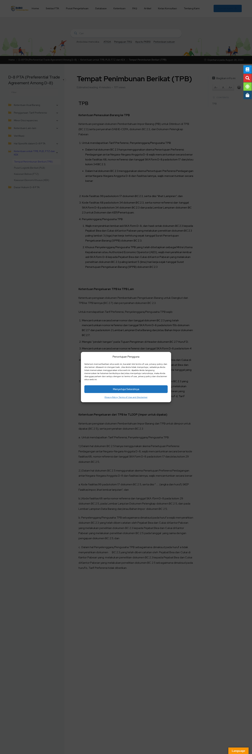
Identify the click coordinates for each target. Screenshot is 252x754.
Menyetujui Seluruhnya (126, 389)
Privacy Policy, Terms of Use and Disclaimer (126, 397)
